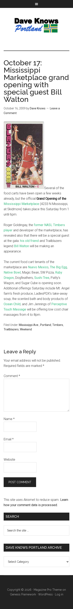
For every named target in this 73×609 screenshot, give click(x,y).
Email (9, 439)
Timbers (57, 325)
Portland (45, 325)
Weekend (26, 329)
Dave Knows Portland (36, 25)
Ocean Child (12, 304)
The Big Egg (58, 267)
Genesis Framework (23, 594)
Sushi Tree (41, 278)
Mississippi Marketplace (21, 204)
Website (9, 459)
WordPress (45, 594)
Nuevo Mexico (38, 267)
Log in (59, 594)
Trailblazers (11, 329)
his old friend (29, 241)
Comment (12, 376)
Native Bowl (12, 272)
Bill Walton (21, 246)
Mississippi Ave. (29, 325)
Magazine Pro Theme (48, 589)
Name (9, 419)
